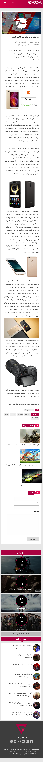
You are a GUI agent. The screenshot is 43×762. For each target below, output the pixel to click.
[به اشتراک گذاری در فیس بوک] (12, 45)
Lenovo (13, 414)
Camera (20, 414)
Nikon (6, 414)
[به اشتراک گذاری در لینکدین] (16, 45)
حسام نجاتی (33, 42)
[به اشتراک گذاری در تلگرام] (19, 45)
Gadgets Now (29, 410)
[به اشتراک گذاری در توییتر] (14, 45)
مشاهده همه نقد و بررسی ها (21, 634)
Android (27, 414)
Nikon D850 (35, 418)
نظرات (35, 45)
